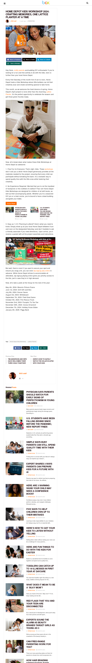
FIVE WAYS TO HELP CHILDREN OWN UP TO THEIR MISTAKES (38, 511)
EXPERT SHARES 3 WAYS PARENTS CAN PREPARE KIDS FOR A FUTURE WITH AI (39, 468)
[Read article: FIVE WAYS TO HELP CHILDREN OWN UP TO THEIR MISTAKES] (15, 514)
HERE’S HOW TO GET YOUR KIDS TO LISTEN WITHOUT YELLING (40, 530)
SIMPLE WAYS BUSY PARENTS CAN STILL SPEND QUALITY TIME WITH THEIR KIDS (40, 446)
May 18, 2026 (44, 219)
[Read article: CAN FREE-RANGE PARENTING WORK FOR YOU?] (15, 646)
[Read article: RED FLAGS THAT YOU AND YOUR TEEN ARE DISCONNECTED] (15, 605)
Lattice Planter (32, 341)
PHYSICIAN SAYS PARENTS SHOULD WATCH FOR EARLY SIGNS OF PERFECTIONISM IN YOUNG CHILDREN (40, 397)
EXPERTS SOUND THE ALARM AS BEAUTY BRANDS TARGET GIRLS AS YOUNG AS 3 (40, 624)
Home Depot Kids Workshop (18, 341)
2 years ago (23, 21)
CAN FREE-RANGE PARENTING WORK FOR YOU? (38, 644)
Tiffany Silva (31, 453)
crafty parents (19, 70)
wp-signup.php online (41, 270)
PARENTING (31, 21)
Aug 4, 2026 (19, 219)
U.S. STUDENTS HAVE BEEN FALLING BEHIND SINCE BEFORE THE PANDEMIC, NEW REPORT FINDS (40, 422)
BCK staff (13, 21)
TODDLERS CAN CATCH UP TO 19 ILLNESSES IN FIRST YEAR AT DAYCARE (40, 568)
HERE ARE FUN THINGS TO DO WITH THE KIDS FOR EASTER (40, 549)
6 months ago (41, 609)
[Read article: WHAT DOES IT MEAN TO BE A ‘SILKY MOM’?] (15, 589)
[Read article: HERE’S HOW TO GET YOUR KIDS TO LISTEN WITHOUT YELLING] (15, 533)
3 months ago (39, 429)
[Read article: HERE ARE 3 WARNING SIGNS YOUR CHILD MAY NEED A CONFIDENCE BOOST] (15, 490)
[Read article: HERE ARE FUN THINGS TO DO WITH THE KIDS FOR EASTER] (15, 551)
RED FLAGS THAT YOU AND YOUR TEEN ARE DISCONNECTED (40, 603)
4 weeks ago (39, 406)
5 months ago (41, 453)
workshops (49, 169)
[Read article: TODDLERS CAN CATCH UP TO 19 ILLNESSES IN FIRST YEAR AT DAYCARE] (15, 570)
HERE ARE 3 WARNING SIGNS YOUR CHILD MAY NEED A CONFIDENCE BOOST (38, 489)
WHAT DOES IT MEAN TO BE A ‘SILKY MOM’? (40, 586)
